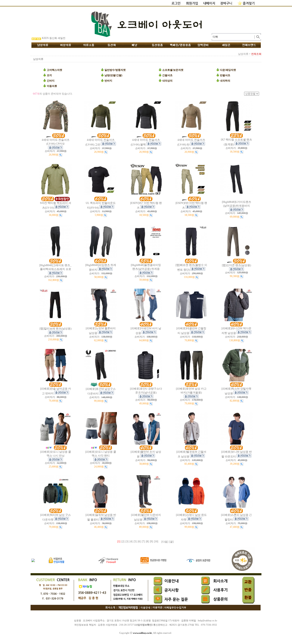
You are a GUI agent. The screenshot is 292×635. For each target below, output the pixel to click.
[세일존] (226, 45)
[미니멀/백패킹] (180, 45)
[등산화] (111, 45)
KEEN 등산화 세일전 (53, 39)
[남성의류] (42, 45)
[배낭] (134, 45)
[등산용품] (157, 45)
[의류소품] (88, 45)
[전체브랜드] (249, 45)
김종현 (101, 625)
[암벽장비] (203, 45)
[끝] (171, 541)
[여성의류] (65, 45)
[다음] (164, 541)
